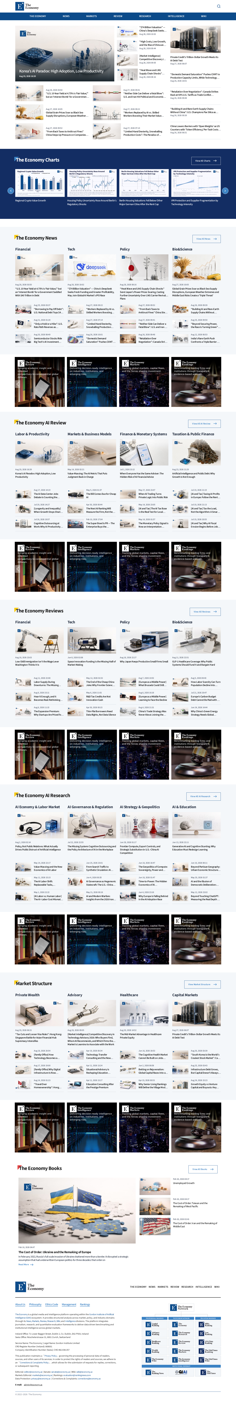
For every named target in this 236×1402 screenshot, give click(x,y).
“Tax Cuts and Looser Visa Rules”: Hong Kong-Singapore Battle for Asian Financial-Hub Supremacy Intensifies (38, 1038)
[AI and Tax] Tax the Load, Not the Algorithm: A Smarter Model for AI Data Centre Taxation (206, 513)
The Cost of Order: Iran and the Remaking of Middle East (195, 1225)
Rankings (85, 1304)
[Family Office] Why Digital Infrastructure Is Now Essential (47, 1073)
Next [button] (225, 191)
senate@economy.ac (60, 1372)
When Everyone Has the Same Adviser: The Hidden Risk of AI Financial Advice (141, 475)
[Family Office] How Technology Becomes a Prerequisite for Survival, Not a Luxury (49, 1059)
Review (118, 16)
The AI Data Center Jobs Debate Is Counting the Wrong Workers (46, 497)
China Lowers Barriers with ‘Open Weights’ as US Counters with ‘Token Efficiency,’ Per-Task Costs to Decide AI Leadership (195, 129)
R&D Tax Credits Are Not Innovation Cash (98, 698)
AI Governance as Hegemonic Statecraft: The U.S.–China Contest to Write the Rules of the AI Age (101, 886)
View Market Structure (199, 984)
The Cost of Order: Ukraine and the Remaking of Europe (54, 1252)
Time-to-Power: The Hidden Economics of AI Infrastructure (153, 885)
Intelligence (176, 16)
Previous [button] (11, 191)
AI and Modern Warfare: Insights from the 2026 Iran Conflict (100, 899)
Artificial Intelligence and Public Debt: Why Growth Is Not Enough (193, 475)
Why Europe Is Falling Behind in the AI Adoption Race (153, 897)
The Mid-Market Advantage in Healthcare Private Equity (141, 1036)
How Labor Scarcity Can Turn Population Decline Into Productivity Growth (205, 685)
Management (69, 1304)
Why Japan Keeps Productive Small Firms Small (144, 661)
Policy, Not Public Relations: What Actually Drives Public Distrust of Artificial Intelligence (38, 848)
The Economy (38, 16)
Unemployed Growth (184, 1183)
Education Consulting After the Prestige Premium (100, 1085)
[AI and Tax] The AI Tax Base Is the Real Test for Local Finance (153, 512)
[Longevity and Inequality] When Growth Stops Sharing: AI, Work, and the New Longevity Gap (49, 513)
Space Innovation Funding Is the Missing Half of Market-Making (92, 663)
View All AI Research (200, 796)
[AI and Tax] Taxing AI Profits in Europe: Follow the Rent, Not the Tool (205, 497)
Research (145, 16)
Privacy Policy (50, 1356)
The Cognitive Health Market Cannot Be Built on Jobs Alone (153, 1058)
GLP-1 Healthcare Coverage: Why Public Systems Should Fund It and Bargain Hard (193, 663)
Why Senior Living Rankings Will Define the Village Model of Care (153, 1087)
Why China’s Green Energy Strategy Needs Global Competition (204, 715)
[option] (40, 185)
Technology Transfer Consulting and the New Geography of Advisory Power (98, 1059)
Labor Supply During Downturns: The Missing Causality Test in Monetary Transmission (47, 687)
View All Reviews (202, 611)
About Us (20, 1304)
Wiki (203, 16)
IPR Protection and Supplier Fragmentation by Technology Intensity (194, 202)
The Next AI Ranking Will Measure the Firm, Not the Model (99, 512)
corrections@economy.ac (89, 1378)
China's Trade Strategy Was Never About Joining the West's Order (152, 715)
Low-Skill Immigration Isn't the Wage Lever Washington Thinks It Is (37, 663)
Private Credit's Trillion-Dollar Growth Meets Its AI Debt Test (194, 59)
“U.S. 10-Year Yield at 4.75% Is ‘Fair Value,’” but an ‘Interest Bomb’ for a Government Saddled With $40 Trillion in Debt (67, 97)
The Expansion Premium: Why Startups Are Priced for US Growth (48, 715)
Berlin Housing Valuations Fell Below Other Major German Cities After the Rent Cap (141, 202)
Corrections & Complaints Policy (34, 1362)
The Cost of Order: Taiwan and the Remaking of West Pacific (190, 1204)
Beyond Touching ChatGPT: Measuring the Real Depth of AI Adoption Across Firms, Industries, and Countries (205, 901)
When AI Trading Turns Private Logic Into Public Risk (153, 495)
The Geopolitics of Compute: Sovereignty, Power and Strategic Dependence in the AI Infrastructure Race (153, 872)
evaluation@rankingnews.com (77, 1375)
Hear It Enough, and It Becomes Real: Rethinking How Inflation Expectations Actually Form (48, 701)
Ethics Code (51, 1304)
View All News (203, 239)
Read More (23, 1264)
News (66, 16)
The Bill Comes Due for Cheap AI (101, 495)
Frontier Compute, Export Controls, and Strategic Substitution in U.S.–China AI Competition (140, 850)
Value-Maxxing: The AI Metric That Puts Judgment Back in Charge (87, 475)
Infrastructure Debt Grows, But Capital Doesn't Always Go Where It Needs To (205, 1073)
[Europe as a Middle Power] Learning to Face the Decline (153, 698)
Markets (91, 16)
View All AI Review (201, 423)
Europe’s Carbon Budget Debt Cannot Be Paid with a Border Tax (205, 700)
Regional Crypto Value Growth (30, 200)
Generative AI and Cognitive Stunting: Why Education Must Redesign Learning (193, 848)
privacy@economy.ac (40, 1378)
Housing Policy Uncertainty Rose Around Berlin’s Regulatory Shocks (91, 202)
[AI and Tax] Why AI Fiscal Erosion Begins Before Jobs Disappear (205, 527)
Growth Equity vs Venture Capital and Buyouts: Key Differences (204, 1087)
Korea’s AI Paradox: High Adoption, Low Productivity (35, 475)
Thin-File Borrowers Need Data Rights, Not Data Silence (101, 713)
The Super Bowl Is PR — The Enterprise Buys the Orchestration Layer (100, 527)
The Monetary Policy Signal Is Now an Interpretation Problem (153, 527)
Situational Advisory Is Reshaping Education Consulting (97, 1073)
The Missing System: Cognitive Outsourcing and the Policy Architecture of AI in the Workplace (92, 848)
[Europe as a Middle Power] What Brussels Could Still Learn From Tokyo (152, 685)
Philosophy (35, 1304)
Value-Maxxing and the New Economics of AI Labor (48, 868)
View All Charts (202, 161)
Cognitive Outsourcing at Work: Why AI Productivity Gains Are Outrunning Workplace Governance (47, 528)
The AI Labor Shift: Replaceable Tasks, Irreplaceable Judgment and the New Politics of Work (48, 886)
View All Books (199, 1169)
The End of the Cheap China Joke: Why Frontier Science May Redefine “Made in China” (100, 687)
